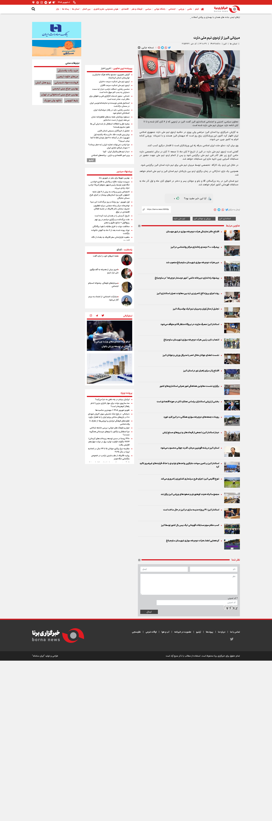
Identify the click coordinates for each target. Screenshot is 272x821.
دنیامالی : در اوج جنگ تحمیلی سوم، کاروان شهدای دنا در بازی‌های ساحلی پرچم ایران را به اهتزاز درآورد (109, 415)
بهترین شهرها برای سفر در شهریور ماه (114, 178)
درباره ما (221, 632)
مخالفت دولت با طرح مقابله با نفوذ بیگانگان (111, 226)
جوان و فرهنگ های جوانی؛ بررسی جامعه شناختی (110, 427)
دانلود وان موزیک (52, 100)
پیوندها (209, 632)
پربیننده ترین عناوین (122, 68)
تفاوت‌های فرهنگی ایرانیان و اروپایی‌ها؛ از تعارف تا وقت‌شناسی (109, 422)
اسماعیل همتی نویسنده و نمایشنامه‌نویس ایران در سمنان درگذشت (110, 105)
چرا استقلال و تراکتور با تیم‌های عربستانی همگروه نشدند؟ (109, 433)
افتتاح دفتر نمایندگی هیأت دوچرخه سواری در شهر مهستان (192, 231)
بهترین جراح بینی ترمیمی (65, 89)
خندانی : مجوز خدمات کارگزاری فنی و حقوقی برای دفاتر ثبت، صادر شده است (109, 98)
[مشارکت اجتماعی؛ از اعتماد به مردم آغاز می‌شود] (126, 300)
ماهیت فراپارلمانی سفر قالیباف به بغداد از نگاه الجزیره (110, 239)
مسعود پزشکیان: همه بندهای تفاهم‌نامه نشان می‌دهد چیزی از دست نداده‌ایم (110, 118)
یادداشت (128, 249)
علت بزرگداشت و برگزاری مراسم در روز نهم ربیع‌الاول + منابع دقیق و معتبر (112, 221)
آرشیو (91, 160)
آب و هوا (165, 632)
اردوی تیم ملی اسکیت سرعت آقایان (115, 85)
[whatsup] (165, 47)
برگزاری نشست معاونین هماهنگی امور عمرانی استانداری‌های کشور (189, 386)
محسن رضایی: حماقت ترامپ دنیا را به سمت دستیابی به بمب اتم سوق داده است (111, 91)
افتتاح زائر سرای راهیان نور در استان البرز (201, 370)
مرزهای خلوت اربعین (67, 77)
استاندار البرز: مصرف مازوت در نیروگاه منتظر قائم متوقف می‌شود (190, 324)
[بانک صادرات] (56, 30)
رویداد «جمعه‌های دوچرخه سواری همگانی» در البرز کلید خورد (191, 417)
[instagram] (91, 316)
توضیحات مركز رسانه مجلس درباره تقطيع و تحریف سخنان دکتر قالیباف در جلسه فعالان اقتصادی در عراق (112, 209)
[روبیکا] (54, 2)
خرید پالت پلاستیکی (68, 71)
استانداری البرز (225, 218)
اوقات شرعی (151, 632)
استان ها (233, 43)
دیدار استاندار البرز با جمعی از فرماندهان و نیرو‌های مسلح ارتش (190, 432)
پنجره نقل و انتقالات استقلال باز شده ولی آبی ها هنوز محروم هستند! (110, 125)
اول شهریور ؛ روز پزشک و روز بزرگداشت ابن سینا (110, 202)
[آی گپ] (33, 2)
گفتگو (119, 249)
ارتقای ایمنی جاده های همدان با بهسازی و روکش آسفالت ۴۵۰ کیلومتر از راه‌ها (207, 17)
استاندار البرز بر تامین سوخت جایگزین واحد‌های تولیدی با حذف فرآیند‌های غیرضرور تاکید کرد (179, 465)
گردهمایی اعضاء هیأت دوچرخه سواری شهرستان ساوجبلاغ (192, 540)
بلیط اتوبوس (71, 100)
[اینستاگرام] (41, 2)
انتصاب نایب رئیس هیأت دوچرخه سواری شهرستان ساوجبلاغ (191, 340)
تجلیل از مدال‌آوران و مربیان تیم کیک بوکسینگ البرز (196, 309)
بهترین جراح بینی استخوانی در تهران (59, 94)
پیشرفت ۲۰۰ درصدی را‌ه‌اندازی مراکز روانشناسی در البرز (195, 247)
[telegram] (162, 47)
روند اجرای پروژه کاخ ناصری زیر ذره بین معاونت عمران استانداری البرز (188, 293)
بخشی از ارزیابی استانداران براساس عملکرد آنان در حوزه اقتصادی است (188, 401)
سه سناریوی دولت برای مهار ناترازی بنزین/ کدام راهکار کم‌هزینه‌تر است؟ (110, 405)
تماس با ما (235, 632)
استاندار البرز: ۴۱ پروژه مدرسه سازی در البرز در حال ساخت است (191, 509)
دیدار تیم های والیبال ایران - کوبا (116, 151)
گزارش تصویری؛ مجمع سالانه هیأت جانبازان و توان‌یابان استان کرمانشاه (111, 76)
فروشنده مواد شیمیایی (66, 83)
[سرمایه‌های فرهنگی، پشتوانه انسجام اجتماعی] (126, 287)
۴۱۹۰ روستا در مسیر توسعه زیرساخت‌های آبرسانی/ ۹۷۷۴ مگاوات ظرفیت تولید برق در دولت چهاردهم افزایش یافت (109, 442)
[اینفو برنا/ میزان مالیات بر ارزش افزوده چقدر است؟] (109, 368)
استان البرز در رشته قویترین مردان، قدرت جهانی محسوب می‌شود (190, 448)
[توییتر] (49, 2)
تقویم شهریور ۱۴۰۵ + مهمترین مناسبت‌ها (112, 410)
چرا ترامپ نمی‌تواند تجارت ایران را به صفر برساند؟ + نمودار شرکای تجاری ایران (109, 146)
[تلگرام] (45, 2)
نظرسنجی (136, 632)
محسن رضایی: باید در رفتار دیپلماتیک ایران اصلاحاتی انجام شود (112, 111)
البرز (225, 43)
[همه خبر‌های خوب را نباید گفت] (126, 260)
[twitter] (169, 47)
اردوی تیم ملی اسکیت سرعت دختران (114, 81)
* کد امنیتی (233, 598)
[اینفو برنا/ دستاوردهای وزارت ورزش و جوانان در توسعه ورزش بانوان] (109, 336)
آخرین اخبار (106, 68)
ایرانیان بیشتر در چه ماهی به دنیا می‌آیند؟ (112, 399)
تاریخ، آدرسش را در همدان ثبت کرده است (112, 215)
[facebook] (158, 47)
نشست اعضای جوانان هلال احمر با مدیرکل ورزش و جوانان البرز (191, 355)
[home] (202, 9)
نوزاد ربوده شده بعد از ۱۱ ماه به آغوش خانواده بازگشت (110, 232)
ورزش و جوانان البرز (202, 218)
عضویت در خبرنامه (182, 632)
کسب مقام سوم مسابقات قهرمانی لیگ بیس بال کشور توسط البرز (190, 525)
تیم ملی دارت (179, 218)
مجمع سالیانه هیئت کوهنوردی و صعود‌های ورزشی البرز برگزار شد (190, 494)
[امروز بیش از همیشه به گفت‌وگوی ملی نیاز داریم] (126, 273)
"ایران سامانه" (38, 656)
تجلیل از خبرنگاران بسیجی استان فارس (113, 130)
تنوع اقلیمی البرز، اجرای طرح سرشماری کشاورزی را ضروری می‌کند (190, 479)
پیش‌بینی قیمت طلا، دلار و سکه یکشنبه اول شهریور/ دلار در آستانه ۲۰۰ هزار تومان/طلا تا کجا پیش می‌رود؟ (110, 138)
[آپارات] (37, 2)
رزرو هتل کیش (43, 83)
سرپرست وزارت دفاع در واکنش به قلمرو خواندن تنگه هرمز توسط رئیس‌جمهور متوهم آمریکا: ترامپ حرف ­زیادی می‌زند (109, 185)
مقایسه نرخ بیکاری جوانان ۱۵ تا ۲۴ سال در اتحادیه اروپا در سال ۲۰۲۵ (109, 450)
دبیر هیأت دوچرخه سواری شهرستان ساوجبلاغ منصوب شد (192, 262)
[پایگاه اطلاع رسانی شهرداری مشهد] (56, 48)
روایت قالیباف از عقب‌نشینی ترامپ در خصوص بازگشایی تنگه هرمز (110, 457)
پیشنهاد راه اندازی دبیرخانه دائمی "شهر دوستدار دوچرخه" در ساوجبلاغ (187, 278)
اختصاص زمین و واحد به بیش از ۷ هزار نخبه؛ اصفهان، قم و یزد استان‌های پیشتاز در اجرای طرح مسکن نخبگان (110, 195)
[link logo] (227, 9)
